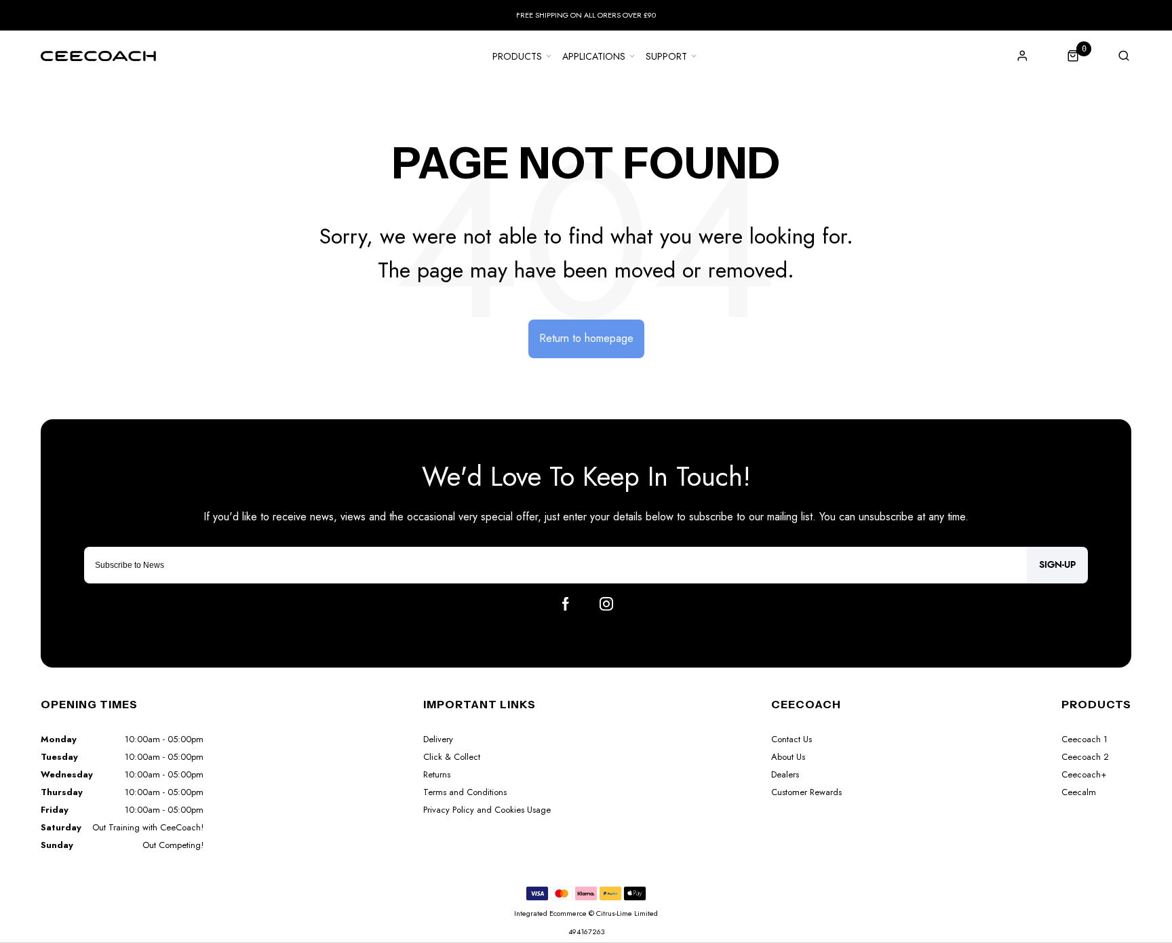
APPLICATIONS (593, 56)
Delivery (438, 739)
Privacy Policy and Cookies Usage (487, 809)
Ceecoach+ (1083, 774)
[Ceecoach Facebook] (566, 604)
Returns (436, 774)
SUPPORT (666, 56)
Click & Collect (451, 756)
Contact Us (791, 739)
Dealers (785, 774)
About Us (788, 756)
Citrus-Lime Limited (627, 913)
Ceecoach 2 (1085, 756)
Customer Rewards (806, 792)
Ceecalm (1078, 792)
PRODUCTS (517, 56)
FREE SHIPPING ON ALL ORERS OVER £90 (586, 14)
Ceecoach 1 (1084, 739)
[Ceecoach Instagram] (606, 604)
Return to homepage (586, 338)
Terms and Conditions (465, 792)
